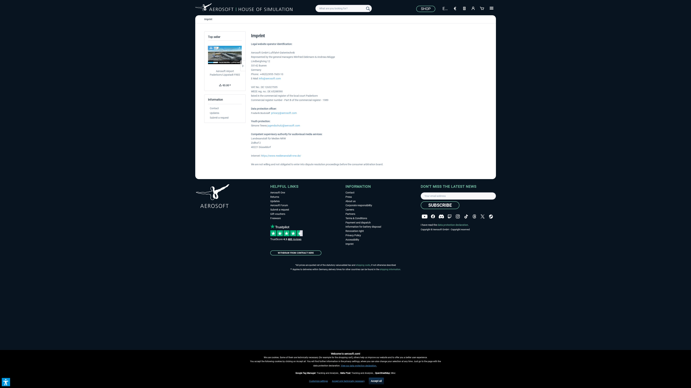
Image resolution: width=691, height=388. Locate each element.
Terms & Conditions (356, 218)
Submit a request (219, 117)
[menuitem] (343, 8)
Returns (274, 196)
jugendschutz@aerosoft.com (283, 125)
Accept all (376, 381)
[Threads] (474, 216)
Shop (426, 9)
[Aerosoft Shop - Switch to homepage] (243, 8)
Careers (350, 209)
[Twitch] (449, 216)
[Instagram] (458, 216)
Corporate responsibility (359, 205)
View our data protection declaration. (359, 365)
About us (351, 201)
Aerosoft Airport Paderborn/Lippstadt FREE (225, 73)
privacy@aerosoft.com (284, 113)
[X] (483, 216)
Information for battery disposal (363, 226)
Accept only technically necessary (348, 381)
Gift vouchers (277, 214)
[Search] (368, 8)
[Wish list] (464, 8)
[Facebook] (433, 216)
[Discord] (441, 216)
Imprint (350, 243)
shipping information (390, 269)
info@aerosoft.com (270, 78)
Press (349, 196)
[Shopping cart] (482, 8)
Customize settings (318, 381)
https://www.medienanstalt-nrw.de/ (281, 155)
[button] (6, 382)
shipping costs (363, 265)
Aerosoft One (277, 192)
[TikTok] (466, 216)
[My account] (473, 8)
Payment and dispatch (358, 222)
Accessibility (352, 239)
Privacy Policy (353, 235)
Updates (214, 113)
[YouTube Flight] (424, 216)
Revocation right (355, 231)
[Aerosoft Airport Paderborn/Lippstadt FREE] (225, 55)
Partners (350, 214)
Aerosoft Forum (279, 205)
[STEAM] (491, 216)
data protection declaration (453, 224)
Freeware (275, 218)
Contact (214, 108)
